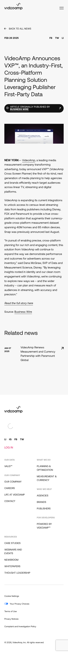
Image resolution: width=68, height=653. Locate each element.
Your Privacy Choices (19, 604)
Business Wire (23, 312)
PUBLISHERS (44, 508)
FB (50, 38)
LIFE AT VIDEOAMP (14, 495)
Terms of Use (10, 612)
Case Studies (12, 543)
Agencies (42, 495)
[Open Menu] (61, 6)
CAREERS (9, 488)
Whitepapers (12, 566)
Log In (8, 447)
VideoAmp (28, 160)
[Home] (13, 9)
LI (63, 38)
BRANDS (41, 502)
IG (10, 439)
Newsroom (11, 560)
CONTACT (9, 501)
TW (57, 38)
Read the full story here (18, 303)
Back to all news (20, 29)
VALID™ (8, 466)
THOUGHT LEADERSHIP (17, 573)
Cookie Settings (11, 596)
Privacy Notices (11, 619)
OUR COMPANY (13, 482)
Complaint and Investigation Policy (20, 627)
